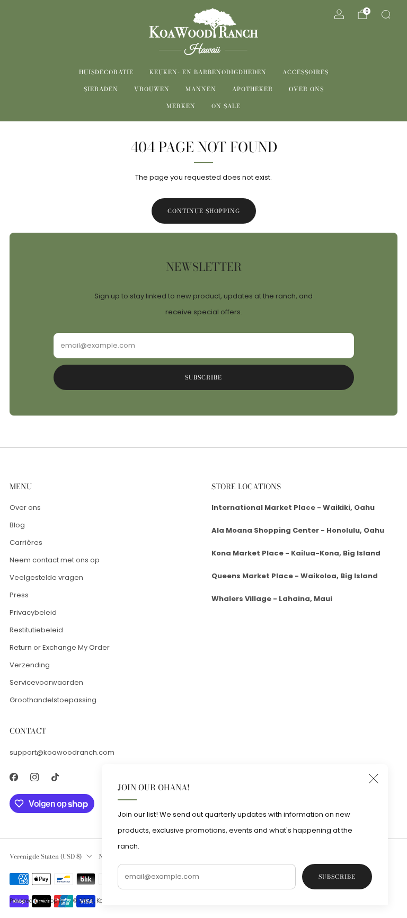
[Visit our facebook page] (13, 777)
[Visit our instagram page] (34, 777)
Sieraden (101, 89)
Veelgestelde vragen (46, 577)
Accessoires (305, 72)
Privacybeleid (33, 612)
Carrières (26, 542)
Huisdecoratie (106, 72)
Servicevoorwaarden (46, 682)
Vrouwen (152, 89)
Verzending (30, 665)
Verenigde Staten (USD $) (46, 856)
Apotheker (252, 89)
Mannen (200, 89)
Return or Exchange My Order (60, 647)
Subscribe (337, 876)
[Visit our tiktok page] (55, 777)
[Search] (386, 14)
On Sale (226, 106)
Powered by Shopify (37, 901)
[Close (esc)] (373, 778)
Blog (17, 525)
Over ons (306, 89)
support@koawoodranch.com (62, 752)
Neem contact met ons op (55, 560)
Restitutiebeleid (36, 630)
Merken (181, 106)
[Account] (339, 14)
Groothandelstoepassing (53, 700)
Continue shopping (203, 211)
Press (19, 595)
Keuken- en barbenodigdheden (208, 72)
